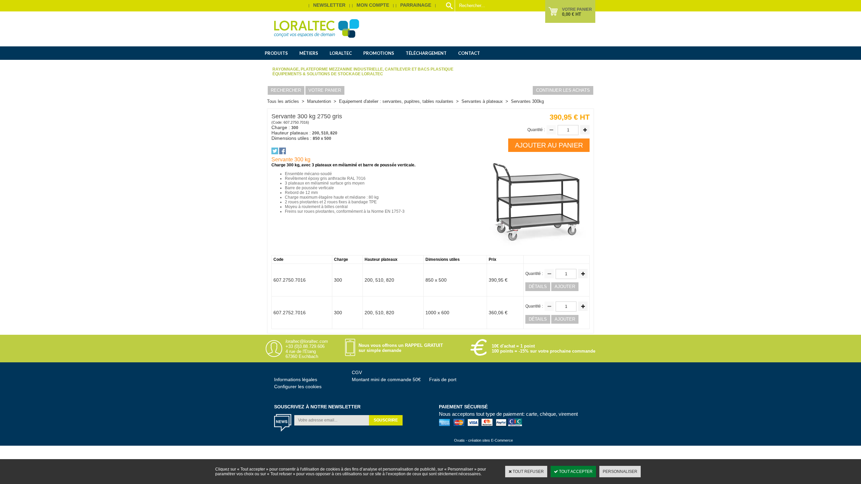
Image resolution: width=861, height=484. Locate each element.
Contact (469, 53)
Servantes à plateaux (482, 101)
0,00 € (571, 14)
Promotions (378, 53)
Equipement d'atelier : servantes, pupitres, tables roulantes (396, 101)
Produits (276, 53)
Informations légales (295, 379)
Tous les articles (283, 101)
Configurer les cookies (298, 386)
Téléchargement (426, 53)
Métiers (308, 53)
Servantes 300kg (527, 101)
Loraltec (341, 53)
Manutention (319, 101)
